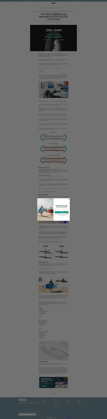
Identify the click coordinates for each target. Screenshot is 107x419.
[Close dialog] (68, 199)
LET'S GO (61, 212)
